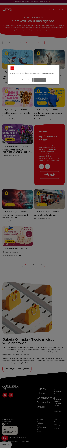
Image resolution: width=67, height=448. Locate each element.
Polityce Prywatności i (48, 73)
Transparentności (15, 75)
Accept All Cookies (39, 79)
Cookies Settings (26, 79)
